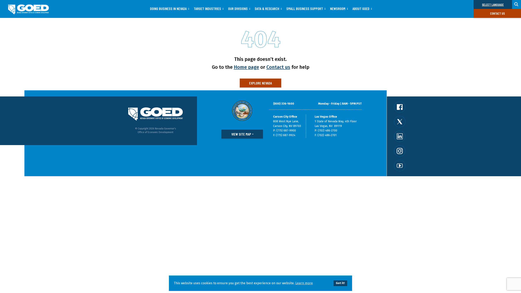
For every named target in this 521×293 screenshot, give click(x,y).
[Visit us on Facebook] (399, 107)
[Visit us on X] (399, 121)
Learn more (304, 283)
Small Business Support (304, 8)
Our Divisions (238, 8)
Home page (246, 67)
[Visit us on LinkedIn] (399, 136)
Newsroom (337, 8)
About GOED (360, 8)
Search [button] (516, 4)
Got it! (340, 283)
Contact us (497, 13)
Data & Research (267, 8)
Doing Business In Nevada (168, 8)
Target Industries (207, 8)
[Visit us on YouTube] (399, 165)
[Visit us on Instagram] (399, 151)
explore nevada (260, 83)
